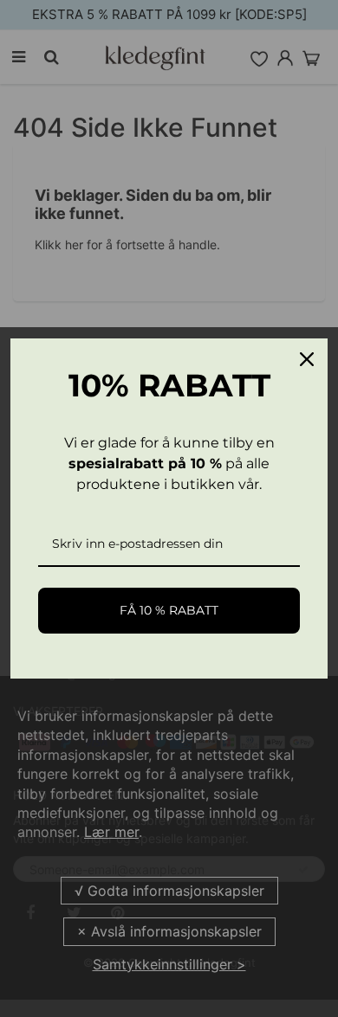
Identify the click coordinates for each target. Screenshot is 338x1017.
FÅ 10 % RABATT (169, 610)
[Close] (307, 359)
